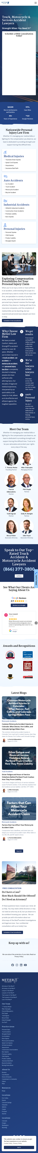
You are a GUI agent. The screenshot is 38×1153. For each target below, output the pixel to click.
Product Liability (6, 1058)
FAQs (3, 1083)
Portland (4, 1111)
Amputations (5, 1047)
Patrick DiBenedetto (7, 1011)
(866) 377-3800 (19, 569)
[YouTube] (25, 965)
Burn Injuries (5, 1052)
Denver (4, 1100)
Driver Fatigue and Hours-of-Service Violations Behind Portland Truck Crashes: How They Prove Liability (18, 776)
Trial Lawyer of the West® (9, 995)
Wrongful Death (6, 1034)
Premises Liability (7, 1054)
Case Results (5, 1074)
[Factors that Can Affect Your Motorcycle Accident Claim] (19, 808)
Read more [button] (12, 626)
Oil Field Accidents (7, 1045)
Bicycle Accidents (7, 1063)
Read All (19, 851)
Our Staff (4, 1022)
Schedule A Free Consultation (12, 320)
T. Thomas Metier (6, 1007)
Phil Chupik (5, 1013)
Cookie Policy (8, 1143)
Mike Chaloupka (6, 1009)
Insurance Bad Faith (7, 1061)
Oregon (4, 1123)
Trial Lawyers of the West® (9, 997)
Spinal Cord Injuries (7, 1043)
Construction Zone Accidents (10, 1049)
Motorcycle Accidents (8, 1041)
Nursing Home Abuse (7, 1065)
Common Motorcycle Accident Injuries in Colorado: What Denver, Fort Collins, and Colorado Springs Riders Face (17, 726)
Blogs (3, 1091)
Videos (4, 1081)
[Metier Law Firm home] (10, 981)
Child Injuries (5, 1056)
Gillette (4, 1107)
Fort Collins (5, 1098)
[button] (35, 2)
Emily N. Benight (6, 1020)
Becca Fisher (5, 1018)
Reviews (4, 1072)
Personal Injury (6, 1029)
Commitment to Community (9, 1079)
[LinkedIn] (21, 965)
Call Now (19, 576)
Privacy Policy (19, 956)
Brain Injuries (5, 1038)
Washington (5, 1125)
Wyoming (4, 1127)
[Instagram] (16, 965)
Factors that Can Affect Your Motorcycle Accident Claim (17, 826)
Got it (19, 1147)
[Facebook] (12, 965)
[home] (6, 2)
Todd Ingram (5, 1015)
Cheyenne (4, 1105)
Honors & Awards (6, 1077)
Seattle (4, 1114)
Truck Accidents (6, 1032)
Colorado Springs (6, 1102)
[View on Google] (6, 615)
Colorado (4, 1121)
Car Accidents (6, 1036)
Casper (4, 1109)
